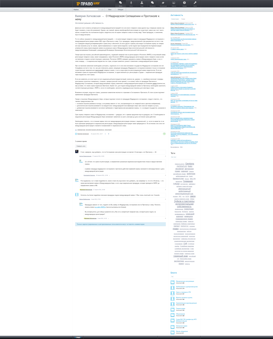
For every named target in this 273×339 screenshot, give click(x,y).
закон (193, 196)
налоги (191, 211)
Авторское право (181, 326)
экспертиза (179, 261)
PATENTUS (182, 166)
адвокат (184, 171)
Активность (177, 15)
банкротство (178, 179)
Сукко (192, 248)
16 (178, 90)
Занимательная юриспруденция (186, 303)
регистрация (108, 129)
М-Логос (185, 211)
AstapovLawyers (179, 164)
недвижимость (180, 214)
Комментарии (175, 19)
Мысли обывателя (182, 331)
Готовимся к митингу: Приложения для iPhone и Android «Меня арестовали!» (182, 107)
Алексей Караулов (176, 77)
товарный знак (81, 129)
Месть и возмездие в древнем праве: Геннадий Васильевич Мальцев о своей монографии (183, 119)
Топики (183, 19)
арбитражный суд (182, 176)
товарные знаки (189, 253)
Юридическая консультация (185, 281)
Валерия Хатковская (88, 16)
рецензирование (179, 234)
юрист (181, 264)
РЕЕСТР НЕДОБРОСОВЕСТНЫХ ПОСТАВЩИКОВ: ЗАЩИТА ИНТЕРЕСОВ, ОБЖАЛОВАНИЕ (183, 127)
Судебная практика (187, 246)
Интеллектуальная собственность (89, 23)
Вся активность (175, 147)
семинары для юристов (188, 239)
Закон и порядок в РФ (183, 292)
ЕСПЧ (187, 196)
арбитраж (191, 174)
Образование (180, 314)
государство (184, 184)
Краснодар (178, 211)
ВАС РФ (193, 179)
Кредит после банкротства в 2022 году (182, 24)
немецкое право (181, 221)
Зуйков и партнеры (184, 201)
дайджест (192, 184)
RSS (181, 147)
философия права (185, 259)
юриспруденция (190, 261)
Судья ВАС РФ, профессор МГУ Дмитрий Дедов (186, 320)
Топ (172, 276)
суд (185, 243)
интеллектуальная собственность (95, 129)
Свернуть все (81, 146)
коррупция (189, 209)
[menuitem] (110, 9)
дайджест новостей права (184, 186)
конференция (179, 209)
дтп (183, 196)
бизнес (187, 179)
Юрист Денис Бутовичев (177, 23)
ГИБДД (176, 184)
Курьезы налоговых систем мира (180, 45)
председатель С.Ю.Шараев (188, 229)
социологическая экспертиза (184, 241)
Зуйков (192, 199)
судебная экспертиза (182, 248)
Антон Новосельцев (85, 156)
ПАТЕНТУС (185, 226)
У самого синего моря (177, 49)
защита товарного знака (181, 199)
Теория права (180, 308)
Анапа (191, 171)
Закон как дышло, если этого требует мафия (184, 53)
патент (177, 226)
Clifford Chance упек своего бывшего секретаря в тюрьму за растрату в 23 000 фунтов (183, 89)
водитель (179, 181)
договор (175, 196)
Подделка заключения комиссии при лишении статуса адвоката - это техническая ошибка (184, 134)
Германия (188, 181)
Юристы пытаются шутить (184, 298)
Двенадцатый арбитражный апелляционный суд (184, 191)
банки (191, 176)
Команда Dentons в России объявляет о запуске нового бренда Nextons (183, 29)
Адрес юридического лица (178, 59)
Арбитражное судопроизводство (187, 287)
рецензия (192, 236)
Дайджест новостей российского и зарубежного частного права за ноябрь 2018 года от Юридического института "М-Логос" (184, 142)
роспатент (176, 239)
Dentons (189, 163)
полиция (192, 226)
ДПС (180, 196)
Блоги (174, 272)
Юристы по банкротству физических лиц (183, 34)
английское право (179, 174)
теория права (179, 253)
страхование (179, 244)
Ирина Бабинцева (84, 199)
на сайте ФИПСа (100, 207)
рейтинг (189, 231)
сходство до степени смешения (184, 251)
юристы (187, 264)
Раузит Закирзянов (176, 43)
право (176, 228)
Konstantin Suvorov (89, 175)
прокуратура (181, 231)
